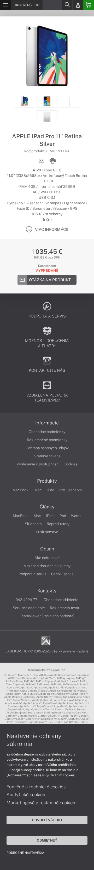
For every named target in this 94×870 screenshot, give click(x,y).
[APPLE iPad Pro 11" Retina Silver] (47, 55)
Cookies (70, 464)
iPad (50, 490)
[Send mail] (42, 161)
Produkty (47, 481)
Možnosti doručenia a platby (47, 566)
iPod (62, 516)
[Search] (67, 5)
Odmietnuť (47, 840)
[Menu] (5, 5)
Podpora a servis (32, 574)
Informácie (47, 423)
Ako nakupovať (47, 558)
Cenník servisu (63, 574)
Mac (37, 516)
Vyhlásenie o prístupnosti (38, 464)
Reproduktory (58, 524)
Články (47, 507)
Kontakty (47, 591)
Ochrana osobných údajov (47, 448)
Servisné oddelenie (29, 608)
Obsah (47, 549)
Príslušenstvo (70, 490)
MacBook (20, 490)
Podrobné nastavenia (25, 853)
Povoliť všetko (47, 820)
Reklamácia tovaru (65, 608)
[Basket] (88, 5)
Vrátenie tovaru (47, 456)
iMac (37, 490)
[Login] (78, 5)
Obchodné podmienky (47, 432)
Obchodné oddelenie (61, 600)
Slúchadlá (33, 524)
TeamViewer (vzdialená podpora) (47, 616)
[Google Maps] (45, 640)
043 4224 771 (27, 600)
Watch (76, 516)
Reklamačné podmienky (47, 440)
